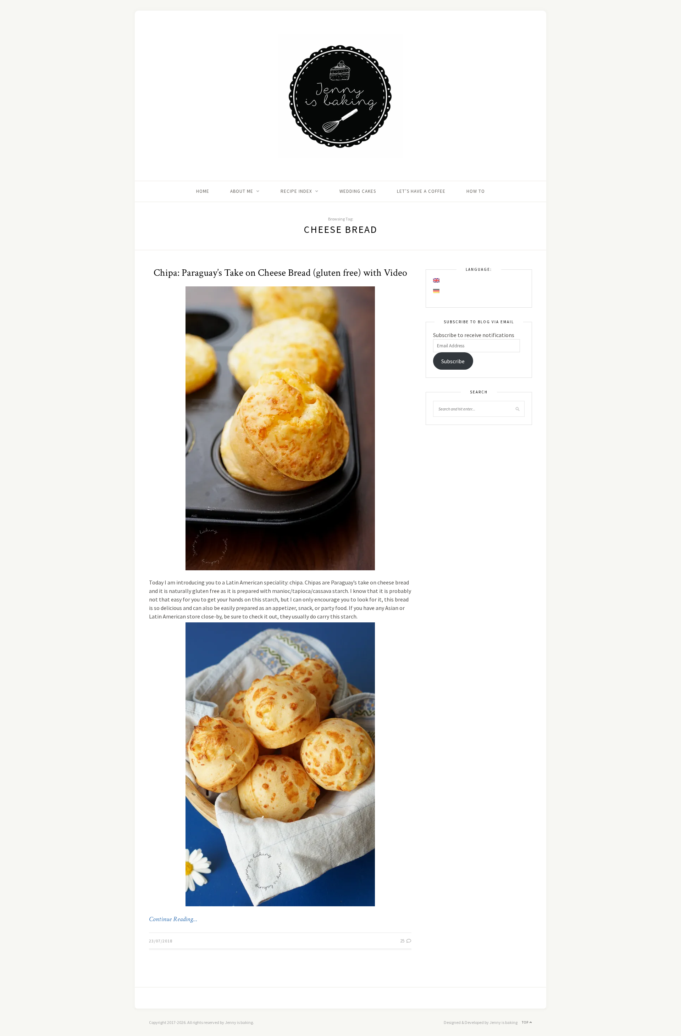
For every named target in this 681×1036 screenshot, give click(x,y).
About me (241, 191)
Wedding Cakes (357, 191)
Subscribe (453, 361)
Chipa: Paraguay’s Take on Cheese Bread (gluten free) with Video (280, 272)
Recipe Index (296, 191)
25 (402, 941)
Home (202, 191)
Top (526, 1022)
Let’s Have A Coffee (421, 191)
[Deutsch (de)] (436, 291)
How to (475, 191)
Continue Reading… (173, 919)
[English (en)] (436, 280)
